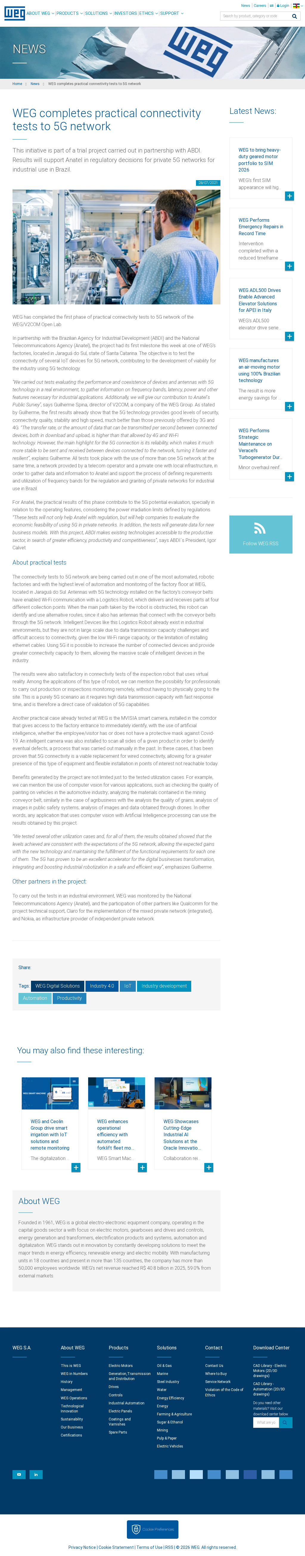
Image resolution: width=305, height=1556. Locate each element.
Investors (125, 13)
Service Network (218, 1382)
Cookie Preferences (158, 1529)
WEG (12, 13)
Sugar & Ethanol (170, 1422)
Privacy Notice (82, 1547)
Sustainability (72, 1419)
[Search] (295, 17)
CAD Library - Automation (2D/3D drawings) (269, 1389)
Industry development (164, 986)
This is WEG (71, 1366)
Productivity (69, 998)
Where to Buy (216, 1374)
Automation (35, 998)
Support (169, 13)
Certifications (71, 1435)
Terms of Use (149, 1547)
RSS (169, 1547)
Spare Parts (118, 1432)
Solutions (96, 13)
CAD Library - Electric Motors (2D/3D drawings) (269, 1371)
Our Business (72, 1427)
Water (161, 1390)
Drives (114, 1387)
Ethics (146, 13)
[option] (50, 1119)
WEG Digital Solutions (57, 986)
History (66, 1382)
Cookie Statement (116, 1547)
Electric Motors (121, 1366)
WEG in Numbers (74, 1374)
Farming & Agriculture (174, 1414)
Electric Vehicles (170, 1446)
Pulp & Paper (167, 1438)
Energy (162, 1406)
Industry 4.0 (102, 986)
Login (284, 6)
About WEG (38, 13)
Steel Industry (168, 1382)
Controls (116, 1395)
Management (71, 1390)
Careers (260, 6)
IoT (127, 986)
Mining (162, 1430)
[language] (298, 6)
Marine (162, 1374)
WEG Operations (74, 1398)
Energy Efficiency (170, 1398)
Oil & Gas (164, 1366)
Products (68, 13)
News (245, 6)
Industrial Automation (126, 1403)
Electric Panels (120, 1411)
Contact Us (214, 1366)
